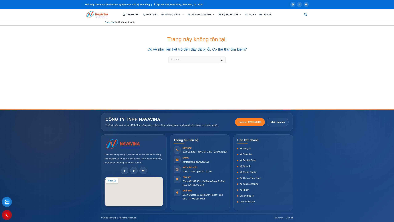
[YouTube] (306, 4)
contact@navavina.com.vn (196, 161)
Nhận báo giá (278, 122)
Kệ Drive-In (245, 166)
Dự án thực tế (247, 195)
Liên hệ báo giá (247, 201)
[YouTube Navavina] (143, 170)
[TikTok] (299, 4)
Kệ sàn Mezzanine (249, 184)
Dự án (252, 14)
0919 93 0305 (220, 152)
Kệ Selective (246, 154)
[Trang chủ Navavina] (123, 143)
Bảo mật (279, 217)
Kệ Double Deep (248, 160)
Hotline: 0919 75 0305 (250, 122)
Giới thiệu (152, 14)
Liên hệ (267, 14)
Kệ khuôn (244, 190)
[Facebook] (293, 4)
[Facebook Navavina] (124, 170)
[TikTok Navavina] (134, 170)
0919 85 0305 (205, 152)
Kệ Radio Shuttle (248, 172)
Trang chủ (132, 14)
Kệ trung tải (245, 148)
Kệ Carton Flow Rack (250, 178)
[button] (183, 14)
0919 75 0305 (189, 152)
